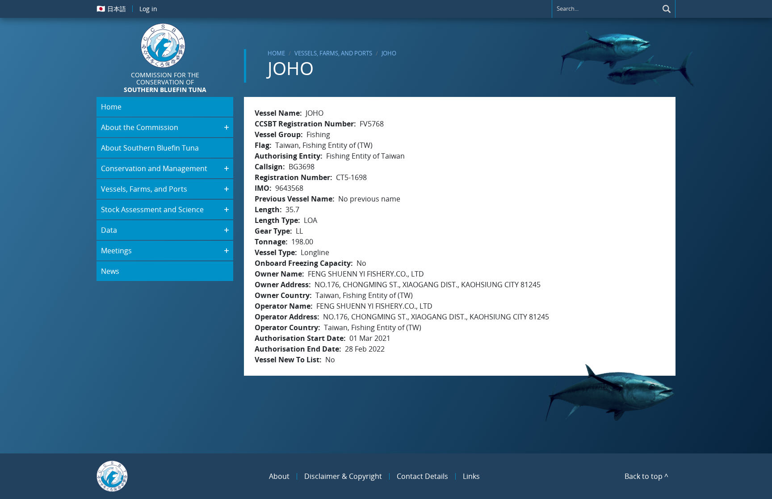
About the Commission (139, 127)
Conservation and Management (154, 168)
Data (109, 230)
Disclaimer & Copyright (343, 476)
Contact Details (422, 476)
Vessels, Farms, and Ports (333, 53)
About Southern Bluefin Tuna (150, 148)
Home (276, 53)
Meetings (116, 251)
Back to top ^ (646, 476)
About (279, 476)
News (110, 271)
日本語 (111, 8)
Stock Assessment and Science (152, 209)
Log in (148, 8)
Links (471, 476)
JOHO (389, 53)
